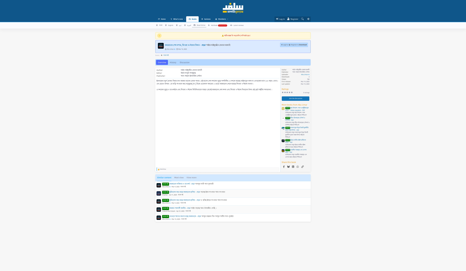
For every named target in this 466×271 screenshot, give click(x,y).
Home (163, 19)
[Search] (302, 19)
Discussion (184, 62)
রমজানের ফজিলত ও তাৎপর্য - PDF (182, 183)
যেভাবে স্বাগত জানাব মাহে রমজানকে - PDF (185, 216)
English (170, 25)
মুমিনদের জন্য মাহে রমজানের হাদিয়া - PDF (185, 192)
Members (222, 19)
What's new (178, 19)
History (173, 62)
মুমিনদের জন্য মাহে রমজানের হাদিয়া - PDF (185, 200)
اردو (180, 25)
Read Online (201, 25)
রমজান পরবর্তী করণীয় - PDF (180, 208)
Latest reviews (238, 25)
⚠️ (236, 35)
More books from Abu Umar (294, 104)
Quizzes (207, 19)
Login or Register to (295, 45)
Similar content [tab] (164, 177)
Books (194, 19)
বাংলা (160, 25)
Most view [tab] (179, 177)
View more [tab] (191, 177)
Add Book (214, 25)
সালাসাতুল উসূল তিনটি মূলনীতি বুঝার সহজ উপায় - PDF (296, 129)
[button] (184, 19)
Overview (162, 62)
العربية (189, 25)
